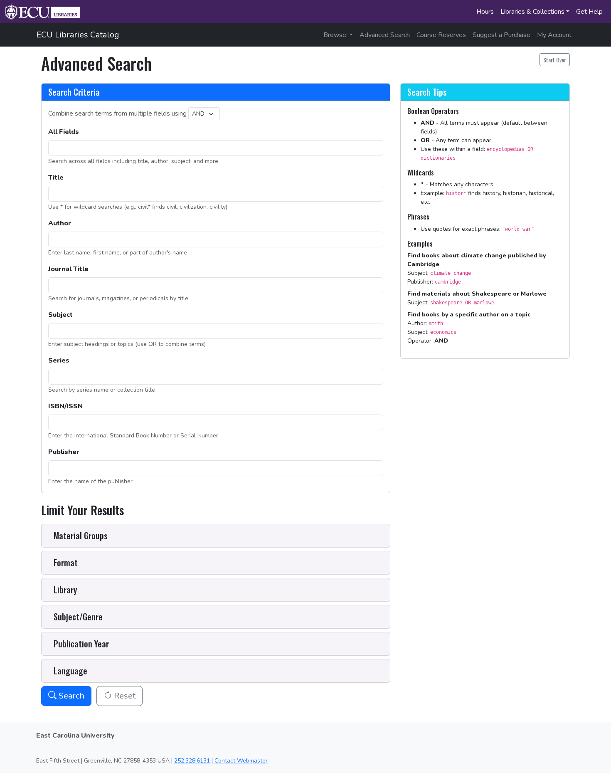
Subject (60, 314)
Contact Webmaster (241, 761)
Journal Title (68, 269)
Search (70, 695)
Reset (124, 695)
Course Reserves (441, 34)
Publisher (63, 452)
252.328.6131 (192, 761)
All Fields (63, 131)
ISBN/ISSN (65, 406)
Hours (485, 11)
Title (56, 177)
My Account (554, 34)
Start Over (554, 59)
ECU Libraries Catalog (77, 34)
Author (59, 223)
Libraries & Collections (532, 11)
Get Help (589, 11)
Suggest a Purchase (501, 34)
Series (58, 360)
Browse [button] (335, 34)
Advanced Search (385, 34)
